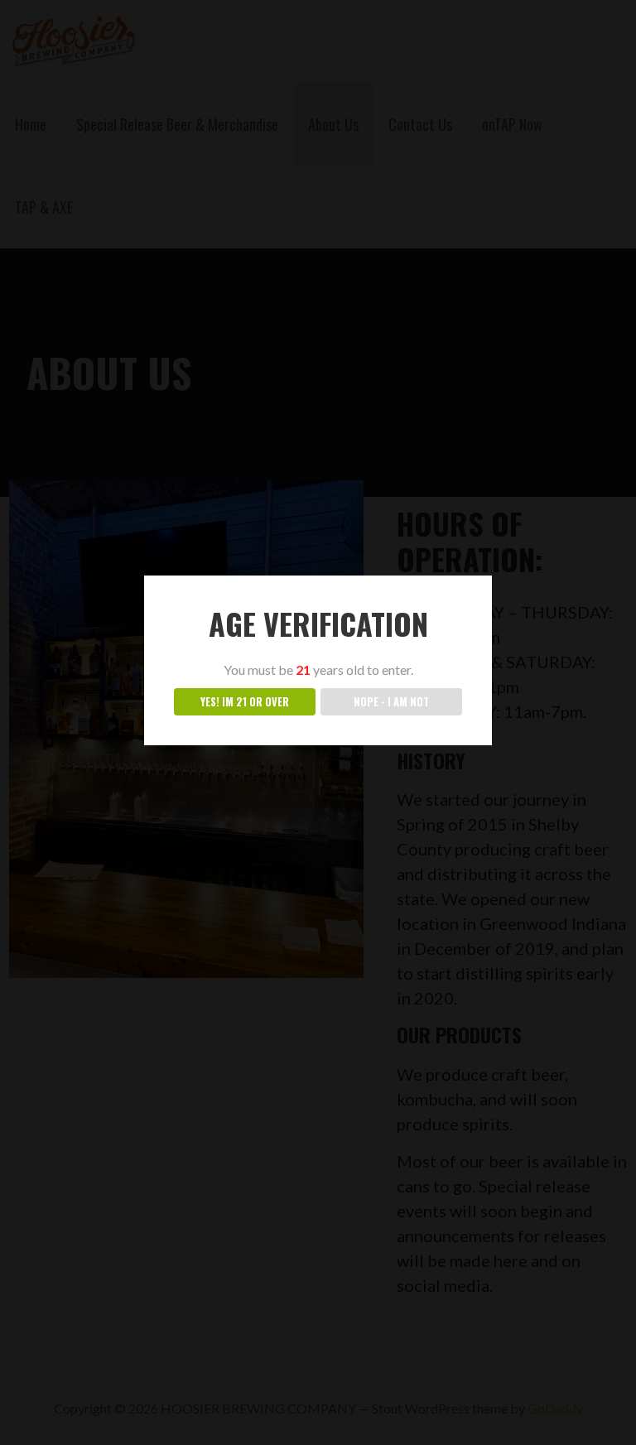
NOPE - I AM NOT (391, 702)
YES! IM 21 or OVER (244, 702)
